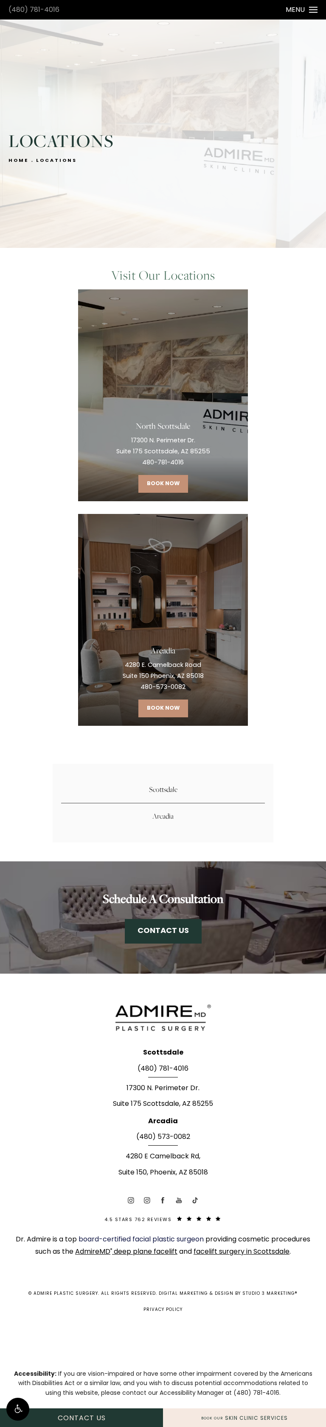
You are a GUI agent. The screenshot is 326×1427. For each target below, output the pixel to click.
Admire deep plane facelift (126, 1252)
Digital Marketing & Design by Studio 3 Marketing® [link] (228, 1293)
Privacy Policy (163, 1309)
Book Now (163, 484)
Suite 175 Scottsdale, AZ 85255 (163, 1104)
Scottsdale (163, 789)
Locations (56, 161)
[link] (163, 1071)
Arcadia (163, 816)
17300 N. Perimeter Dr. (163, 1088)
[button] (17, 1409)
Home (18, 161)
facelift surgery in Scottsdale (241, 1252)
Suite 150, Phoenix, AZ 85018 (163, 1172)
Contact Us (163, 931)
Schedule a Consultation (163, 898)
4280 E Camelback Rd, (163, 1156)
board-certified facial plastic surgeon (142, 1239)
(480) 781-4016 (33, 10)
